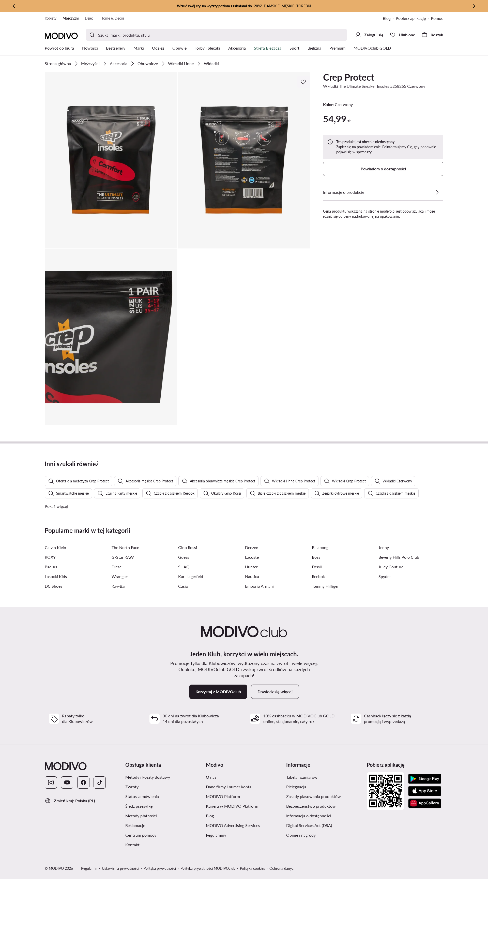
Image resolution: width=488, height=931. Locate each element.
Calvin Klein (55, 547)
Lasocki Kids (56, 576)
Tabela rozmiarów (301, 777)
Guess (183, 557)
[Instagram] (51, 782)
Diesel (117, 566)
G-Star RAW (123, 557)
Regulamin (89, 868)
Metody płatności (141, 815)
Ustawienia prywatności (120, 868)
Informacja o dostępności (308, 815)
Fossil (317, 566)
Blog (387, 18)
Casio (183, 586)
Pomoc (437, 18)
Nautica (252, 576)
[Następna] (474, 6)
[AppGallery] (424, 803)
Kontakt (132, 844)
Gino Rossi (187, 547)
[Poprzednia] (14, 6)
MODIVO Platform (223, 796)
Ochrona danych (282, 868)
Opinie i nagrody (301, 835)
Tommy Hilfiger (325, 586)
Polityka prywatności (160, 868)
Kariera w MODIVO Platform (232, 806)
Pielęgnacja (296, 786)
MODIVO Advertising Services (233, 825)
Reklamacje (135, 825)
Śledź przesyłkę (138, 806)
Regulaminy (216, 835)
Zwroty (132, 786)
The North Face (125, 547)
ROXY (50, 557)
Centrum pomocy (140, 835)
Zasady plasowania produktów (313, 796)
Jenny (383, 547)
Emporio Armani (259, 586)
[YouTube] (67, 782)
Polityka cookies (252, 868)
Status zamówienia (142, 796)
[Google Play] (424, 779)
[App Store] (424, 791)
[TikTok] (100, 782)
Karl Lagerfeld (190, 576)
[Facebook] (83, 782)
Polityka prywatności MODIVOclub (207, 868)
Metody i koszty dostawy (147, 777)
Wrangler (120, 576)
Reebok (318, 576)
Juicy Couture (390, 566)
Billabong (320, 547)
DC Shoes (53, 586)
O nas (211, 777)
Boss (316, 557)
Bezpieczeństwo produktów (311, 806)
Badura (51, 566)
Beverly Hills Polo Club (398, 557)
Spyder (384, 576)
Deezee (251, 547)
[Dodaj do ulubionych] (303, 82)
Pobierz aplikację (411, 18)
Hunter (251, 566)
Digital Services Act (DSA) (309, 825)
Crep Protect (348, 77)
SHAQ (184, 566)
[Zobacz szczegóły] (437, 192)
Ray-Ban (119, 586)
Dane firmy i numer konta (228, 786)
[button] (111, 160)
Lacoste (252, 557)
